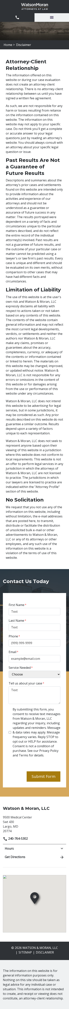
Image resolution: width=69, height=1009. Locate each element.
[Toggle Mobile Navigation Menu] (51, 17)
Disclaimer (45, 952)
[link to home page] (34, 6)
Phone (13, 636)
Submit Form (43, 776)
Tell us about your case (25, 683)
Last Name (16, 620)
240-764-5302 (17, 838)
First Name (16, 605)
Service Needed (20, 668)
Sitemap (25, 952)
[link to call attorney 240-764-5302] (17, 17)
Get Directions (15, 857)
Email (12, 652)
